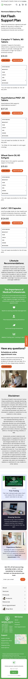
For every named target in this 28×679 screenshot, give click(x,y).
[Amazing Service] (14, 508)
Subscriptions (5, 647)
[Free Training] (14, 482)
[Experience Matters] (14, 538)
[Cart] (22, 5)
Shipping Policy (5, 645)
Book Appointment (20, 627)
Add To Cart (16, 60)
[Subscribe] (22, 579)
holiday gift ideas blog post (17, 2)
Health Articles (5, 638)
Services (17, 622)
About (16, 620)
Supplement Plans (6, 640)
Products (17, 624)
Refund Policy (5, 643)
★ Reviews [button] (26, 341)
